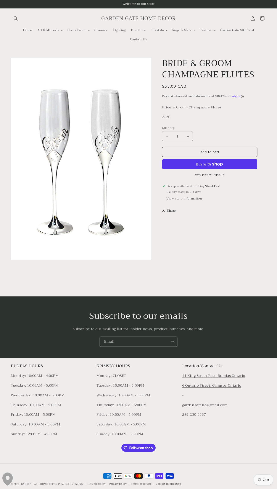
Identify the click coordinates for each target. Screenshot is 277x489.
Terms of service (141, 484)
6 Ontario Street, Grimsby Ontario (211, 386)
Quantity (168, 128)
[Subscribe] (172, 342)
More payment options (210, 175)
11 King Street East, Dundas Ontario (213, 376)
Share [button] (171, 210)
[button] (15, 18)
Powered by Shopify (71, 484)
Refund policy (96, 484)
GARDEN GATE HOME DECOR (39, 484)
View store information (184, 198)
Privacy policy (118, 484)
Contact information (168, 484)
